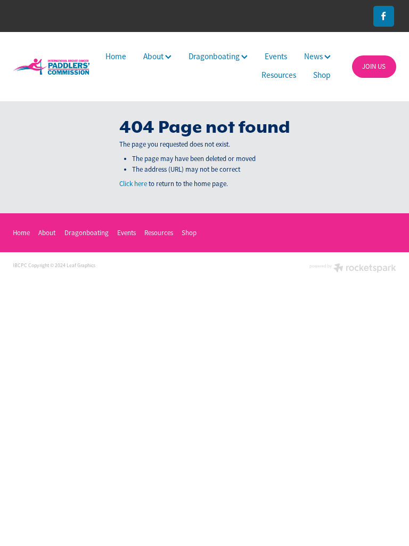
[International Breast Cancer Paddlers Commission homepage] (51, 66)
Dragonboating (215, 56)
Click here (133, 183)
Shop (322, 75)
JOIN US (374, 66)
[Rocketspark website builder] (352, 269)
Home (115, 56)
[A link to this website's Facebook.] (383, 16)
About (154, 56)
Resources (278, 75)
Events (276, 56)
